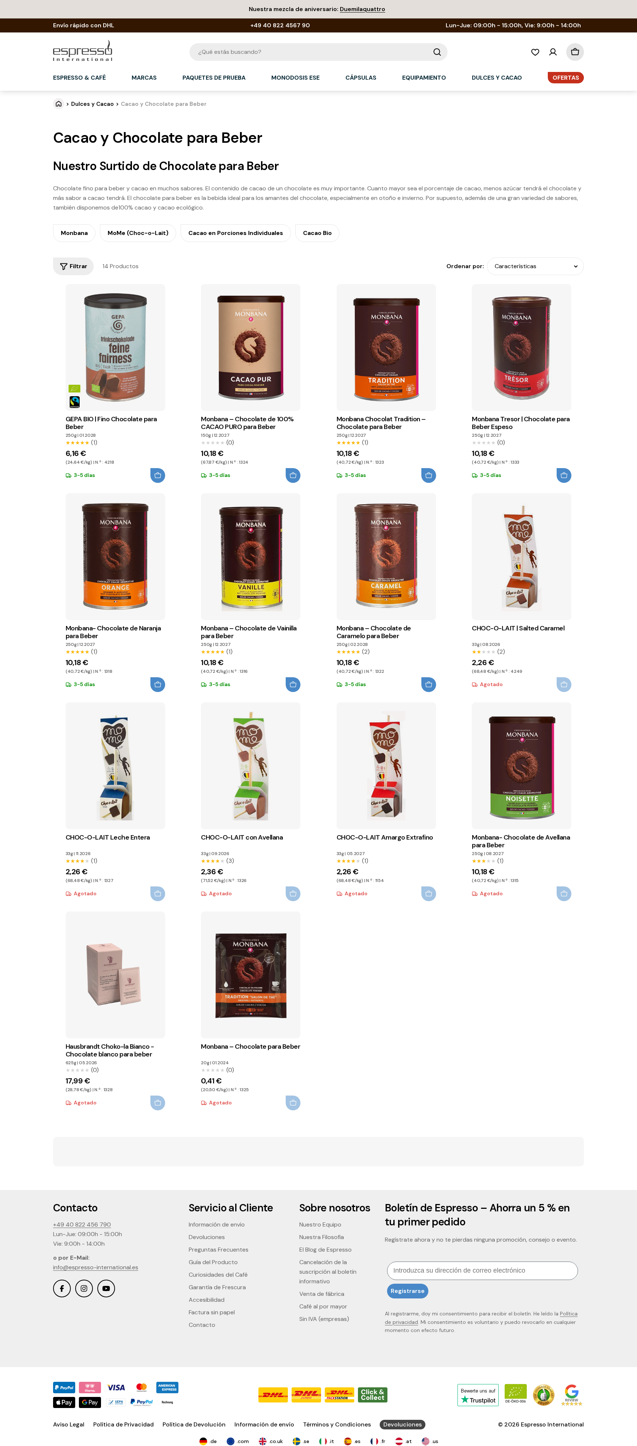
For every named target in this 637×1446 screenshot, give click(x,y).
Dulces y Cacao (92, 104)
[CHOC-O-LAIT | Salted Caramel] (521, 556)
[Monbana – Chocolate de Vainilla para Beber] (250, 556)
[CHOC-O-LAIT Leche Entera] (115, 765)
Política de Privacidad (123, 1424)
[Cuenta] (553, 52)
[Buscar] (437, 52)
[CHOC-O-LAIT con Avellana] (250, 765)
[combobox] (318, 52)
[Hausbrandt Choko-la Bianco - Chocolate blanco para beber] (115, 974)
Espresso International (552, 1424)
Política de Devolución (194, 1424)
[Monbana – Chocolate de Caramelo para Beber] (386, 556)
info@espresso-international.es (95, 1267)
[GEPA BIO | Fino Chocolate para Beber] (115, 347)
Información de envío (264, 1424)
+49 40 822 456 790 (82, 1224)
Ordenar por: (465, 266)
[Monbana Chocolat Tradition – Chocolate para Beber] (386, 347)
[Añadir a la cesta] (157, 475)
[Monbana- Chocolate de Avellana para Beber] (521, 765)
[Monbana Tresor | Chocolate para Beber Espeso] (521, 347)
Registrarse (408, 1291)
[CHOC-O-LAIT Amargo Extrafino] (386, 765)
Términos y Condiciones (337, 1424)
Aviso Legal (68, 1424)
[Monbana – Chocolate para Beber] (250, 974)
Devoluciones (402, 1424)
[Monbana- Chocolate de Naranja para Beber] (115, 556)
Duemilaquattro (362, 9)
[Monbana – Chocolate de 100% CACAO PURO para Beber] (250, 347)
